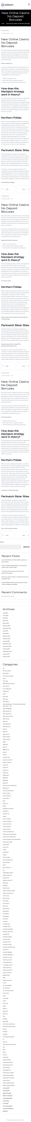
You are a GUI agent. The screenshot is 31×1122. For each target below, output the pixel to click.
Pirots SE (5, 1003)
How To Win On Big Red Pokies (9, 528)
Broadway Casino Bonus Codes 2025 (11, 344)
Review (5, 1029)
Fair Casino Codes (6, 280)
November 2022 (7, 646)
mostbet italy (6, 939)
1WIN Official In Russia (9, 683)
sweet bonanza (7, 1059)
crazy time (5, 847)
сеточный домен (7, 1106)
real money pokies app (9, 1024)
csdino (4, 849)
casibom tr (6, 811)
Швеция (5, 1111)
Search (2, 542)
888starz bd (6, 749)
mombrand (6, 901)
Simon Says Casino (6, 417)
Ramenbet (5, 1021)
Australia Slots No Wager (7, 182)
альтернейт (6, 1088)
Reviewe (5, 1031)
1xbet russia (6, 734)
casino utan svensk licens (9, 834)
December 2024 (7, 628)
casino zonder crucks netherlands (12, 839)
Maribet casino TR (7, 880)
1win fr (4, 678)
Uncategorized (7, 1070)
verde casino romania (8, 1077)
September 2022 (7, 651)
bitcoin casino (6, 793)
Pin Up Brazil (6, 988)
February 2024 (6, 636)
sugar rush (5, 1057)
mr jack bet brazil (7, 962)
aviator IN (5, 765)
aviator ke (5, 767)
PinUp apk (5, 998)
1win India (5, 681)
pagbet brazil (6, 975)
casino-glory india (7, 842)
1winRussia (6, 691)
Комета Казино (7, 1093)
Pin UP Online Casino (8, 990)
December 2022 (7, 643)
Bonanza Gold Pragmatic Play (9, 346)
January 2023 (6, 641)
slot (4, 1047)
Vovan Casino (6, 1080)
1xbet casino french (8, 716)
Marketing (5, 883)
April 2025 (5, 620)
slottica (5, 1054)
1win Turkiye (6, 686)
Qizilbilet (5, 1019)
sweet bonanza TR (8, 1065)
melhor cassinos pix (8, 893)
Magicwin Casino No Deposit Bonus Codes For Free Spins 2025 (23, 189)
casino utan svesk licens (9, 836)
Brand (4, 806)
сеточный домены (8, 1108)
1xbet (4, 694)
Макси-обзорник (7, 1095)
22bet (4, 742)
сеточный (5, 1103)
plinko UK (5, 1011)
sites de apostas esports (9, 1044)
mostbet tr (6, 949)
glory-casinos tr (7, 867)
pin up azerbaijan (7, 985)
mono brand (6, 903)
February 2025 (6, 625)
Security (5, 1042)
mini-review (6, 895)
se (3, 1039)
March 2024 (6, 633)
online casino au (7, 967)
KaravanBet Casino (8, 872)
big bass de (6, 788)
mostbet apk (6, 924)
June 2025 (5, 615)
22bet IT (5, 747)
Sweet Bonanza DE (8, 1062)
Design (4, 854)
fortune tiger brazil (7, 860)
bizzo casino (6, 798)
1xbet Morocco (6, 726)
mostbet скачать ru (8, 954)
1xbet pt (5, 729)
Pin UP (4, 983)
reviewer (5, 1034)
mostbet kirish (7, 942)
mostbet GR (6, 934)
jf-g (4, 870)
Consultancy (6, 844)
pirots (4, 1000)
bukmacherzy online (8, 808)
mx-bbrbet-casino (7, 965)
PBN (4, 977)
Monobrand (6, 911)
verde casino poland (8, 1075)
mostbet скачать (7, 952)
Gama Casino (6, 862)
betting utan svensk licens (10, 785)
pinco (4, 995)
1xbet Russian (6, 736)
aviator (5, 754)
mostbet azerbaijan (8, 929)
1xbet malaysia (6, 724)
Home (2, 23)
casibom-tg (6, 813)
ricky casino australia (8, 1036)
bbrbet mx (5, 783)
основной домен (7, 1098)
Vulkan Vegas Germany (9, 1085)
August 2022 (6, 654)
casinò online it (7, 829)
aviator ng (5, 772)
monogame (6, 916)
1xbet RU (5, 731)
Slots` (4, 1052)
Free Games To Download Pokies (10, 490)
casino (4, 816)
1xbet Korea (6, 718)
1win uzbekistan (7, 688)
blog (4, 801)
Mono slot (5, 906)
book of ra (5, 803)
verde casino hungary (8, 1072)
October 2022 (6, 649)
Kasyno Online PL (7, 875)
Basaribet (5, 780)
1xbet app (5, 699)
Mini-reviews (6, 898)
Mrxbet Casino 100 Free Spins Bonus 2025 (7, 189)
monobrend (6, 913)
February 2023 (6, 638)
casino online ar (7, 826)
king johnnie (6, 877)
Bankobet (5, 777)
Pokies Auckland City (6, 63)
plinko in (5, 1008)
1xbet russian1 (6, 739)
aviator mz (6, 770)
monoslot (5, 918)
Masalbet (5, 885)
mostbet (5, 921)
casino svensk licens (8, 831)
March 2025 (6, 623)
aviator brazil (6, 757)
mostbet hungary (7, 936)
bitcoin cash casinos (8, 790)
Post (4, 1016)
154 (4, 668)
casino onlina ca (7, 824)
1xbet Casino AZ (7, 711)
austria (5, 752)
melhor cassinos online (9, 890)
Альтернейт (6, 1090)
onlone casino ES (7, 970)
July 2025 (5, 613)
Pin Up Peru (6, 993)
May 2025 (5, 618)
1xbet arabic (6, 701)
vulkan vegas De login (8, 1083)
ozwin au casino (7, 972)
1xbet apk (5, 696)
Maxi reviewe (6, 888)
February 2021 (6, 656)
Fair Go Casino (6, 857)
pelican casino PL (7, 980)
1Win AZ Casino (7, 670)
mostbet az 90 (6, 926)
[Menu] (29, 4)
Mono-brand (6, 908)
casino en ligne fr (7, 821)
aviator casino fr (7, 762)
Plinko (4, 1006)
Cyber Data (6, 852)
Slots (4, 1049)
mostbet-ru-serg (7, 957)
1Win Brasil (6, 673)
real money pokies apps (9, 1026)
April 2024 (5, 631)
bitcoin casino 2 (7, 795)
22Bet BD (5, 744)
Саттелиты (6, 1101)
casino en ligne (7, 818)
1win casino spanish (8, 676)
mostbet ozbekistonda (9, 947)
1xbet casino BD (7, 713)
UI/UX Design (6, 1067)
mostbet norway (7, 944)
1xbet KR (5, 721)
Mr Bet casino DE (7, 960)
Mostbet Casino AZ (8, 931)
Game (4, 865)
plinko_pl (5, 1013)
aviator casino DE (7, 760)
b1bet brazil (6, 775)
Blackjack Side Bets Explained (9, 240)
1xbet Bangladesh (7, 708)
